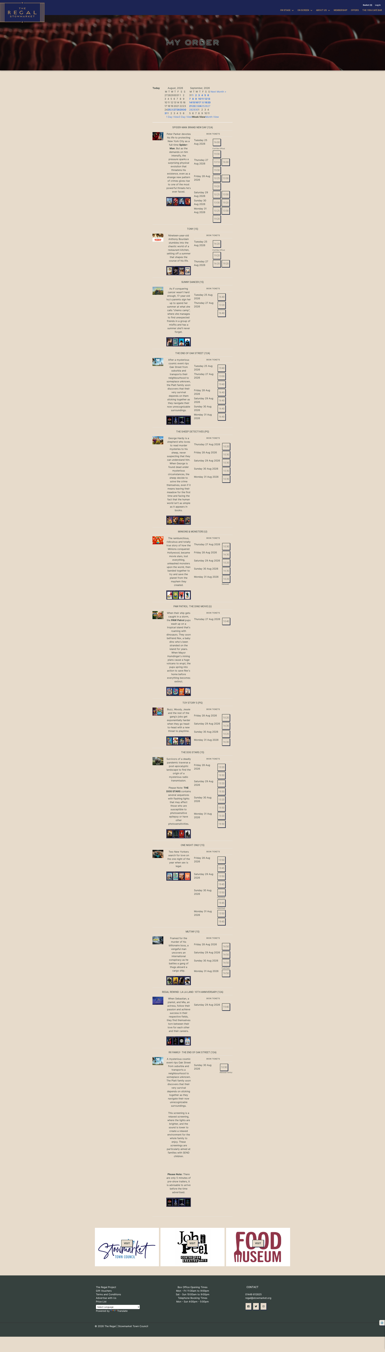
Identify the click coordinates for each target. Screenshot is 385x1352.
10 (199, 98)
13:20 (222, 305)
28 (178, 109)
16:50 (226, 946)
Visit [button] (127, 1243)
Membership (340, 10)
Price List (101, 1301)
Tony (190, 228)
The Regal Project (106, 1287)
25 (169, 109)
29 (181, 109)
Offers (355, 10)
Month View (212, 116)
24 (199, 106)
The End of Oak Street (189, 353)
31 (166, 113)
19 (205, 102)
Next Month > (218, 91)
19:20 (217, 186)
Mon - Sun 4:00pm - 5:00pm (192, 1301)
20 (209, 102)
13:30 (226, 178)
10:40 (226, 621)
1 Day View (172, 116)
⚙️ (382, 1322)
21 (190, 106)
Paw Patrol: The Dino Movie (190, 606)
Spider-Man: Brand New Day (189, 127)
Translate (122, 1310)
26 (172, 109)
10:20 (226, 446)
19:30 (217, 154)
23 (196, 106)
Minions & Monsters (191, 531)
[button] (248, 1306)
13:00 (222, 376)
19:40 (222, 368)
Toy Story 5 (189, 702)
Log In (377, 5)
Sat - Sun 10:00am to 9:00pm (192, 1294)
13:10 (217, 162)
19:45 (221, 868)
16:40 (222, 297)
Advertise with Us (106, 1297)
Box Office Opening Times (192, 1287)
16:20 (217, 243)
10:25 (217, 178)
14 (190, 102)
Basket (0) (367, 5)
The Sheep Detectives (190, 431)
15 (193, 102)
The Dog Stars (190, 752)
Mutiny (190, 931)
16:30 (226, 554)
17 (199, 102)
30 (184, 109)
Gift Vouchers (104, 1290)
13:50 (221, 860)
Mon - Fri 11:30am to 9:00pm (192, 1290)
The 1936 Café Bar (372, 10)
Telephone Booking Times (192, 1297)
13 (208, 98)
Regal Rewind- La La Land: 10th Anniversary (189, 992)
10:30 (226, 454)
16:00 (217, 142)
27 (175, 109)
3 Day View (185, 116)
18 (202, 102)
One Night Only (190, 845)
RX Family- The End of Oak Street (189, 1052)
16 (196, 102)
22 (193, 106)
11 (202, 98)
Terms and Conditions (108, 1294)
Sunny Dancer (190, 282)
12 (205, 98)
